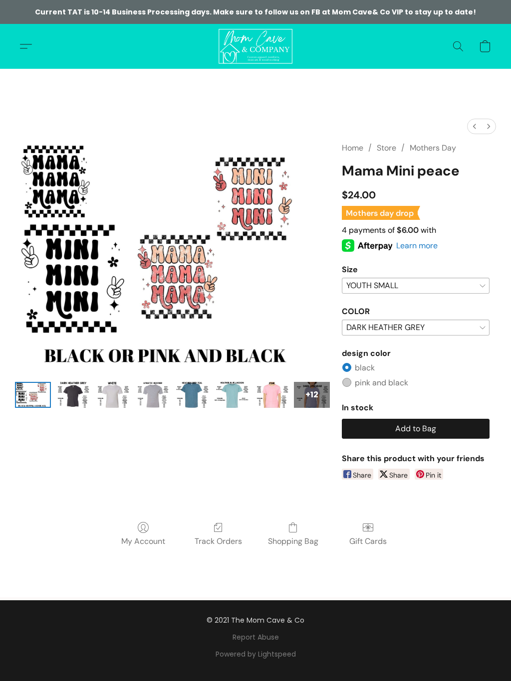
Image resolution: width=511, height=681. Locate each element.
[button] (255, 46)
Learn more (417, 245)
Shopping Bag (293, 541)
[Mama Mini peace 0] (33, 395)
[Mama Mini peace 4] (192, 395)
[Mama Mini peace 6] (272, 395)
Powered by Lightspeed (256, 654)
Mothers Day (433, 148)
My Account (143, 541)
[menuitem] (475, 126)
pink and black (381, 382)
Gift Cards (368, 541)
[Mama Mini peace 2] (113, 395)
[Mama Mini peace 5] (232, 395)
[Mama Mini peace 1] (73, 395)
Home (352, 148)
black (365, 367)
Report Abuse (256, 637)
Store (386, 148)
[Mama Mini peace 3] (153, 395)
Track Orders (218, 541)
